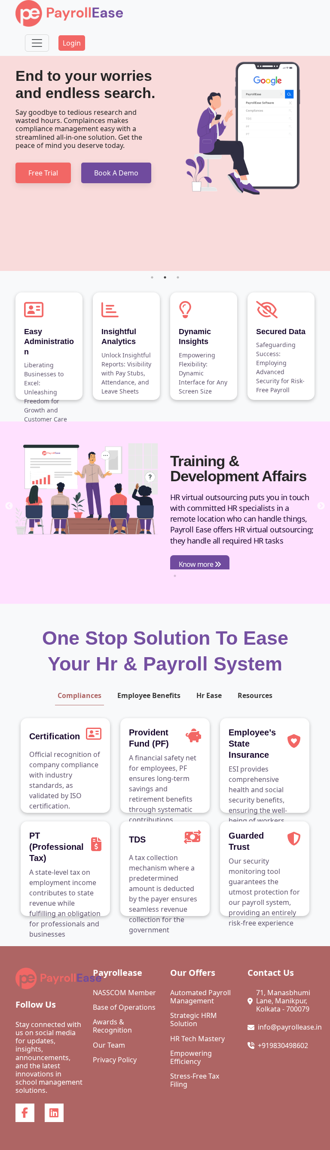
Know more (196, 564)
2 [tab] (165, 277)
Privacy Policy (115, 1060)
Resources (255, 695)
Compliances (79, 695)
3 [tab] (178, 277)
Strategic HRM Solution (193, 1020)
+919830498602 (283, 1046)
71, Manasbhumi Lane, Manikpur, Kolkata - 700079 (283, 1001)
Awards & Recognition (112, 1026)
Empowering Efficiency (191, 1057)
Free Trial (43, 173)
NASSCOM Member (124, 993)
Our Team (109, 1045)
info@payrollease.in (290, 1027)
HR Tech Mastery (197, 1039)
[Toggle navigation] (37, 43)
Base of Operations (124, 1007)
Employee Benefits (148, 695)
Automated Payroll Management (200, 997)
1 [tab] (152, 277)
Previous (9, 506)
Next (321, 506)
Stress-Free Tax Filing (194, 1080)
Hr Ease (209, 695)
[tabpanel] (165, 163)
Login (72, 43)
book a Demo (116, 173)
